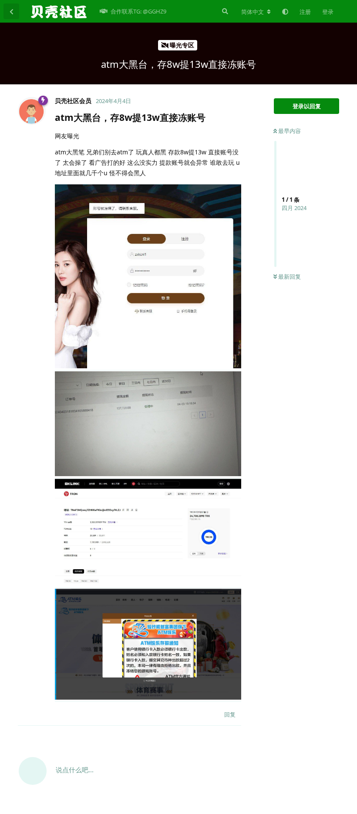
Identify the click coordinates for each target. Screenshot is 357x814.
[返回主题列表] (11, 11)
